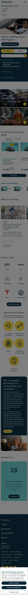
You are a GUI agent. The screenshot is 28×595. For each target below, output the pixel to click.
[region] (14, 581)
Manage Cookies (14, 592)
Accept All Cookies (14, 583)
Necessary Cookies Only (14, 587)
